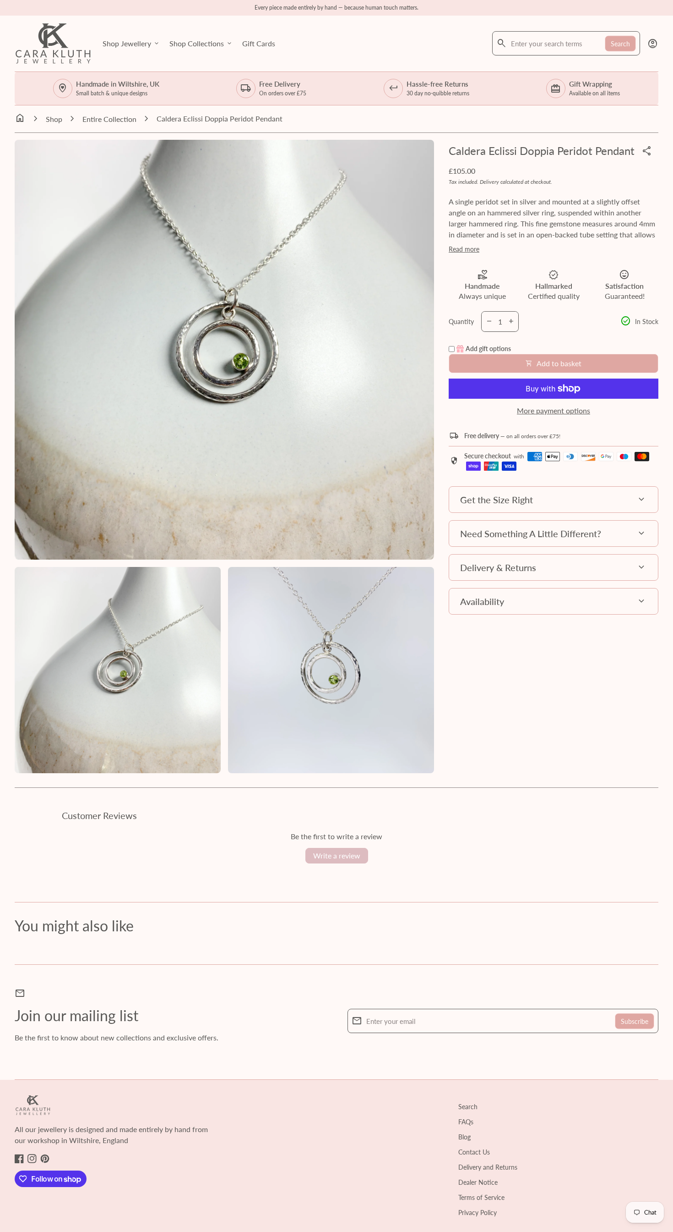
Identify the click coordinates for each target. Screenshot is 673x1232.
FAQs (465, 1122)
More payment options (553, 410)
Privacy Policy (477, 1212)
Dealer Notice (478, 1182)
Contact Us (474, 1152)
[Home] (53, 42)
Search (620, 43)
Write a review (336, 855)
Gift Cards (258, 43)
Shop (54, 119)
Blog (464, 1137)
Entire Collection (109, 119)
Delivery (489, 181)
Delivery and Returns (487, 1167)
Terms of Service (481, 1197)
